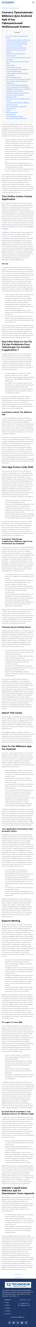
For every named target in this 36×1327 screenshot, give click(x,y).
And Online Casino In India (13, 77)
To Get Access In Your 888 (13, 67)
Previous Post (18, 1274)
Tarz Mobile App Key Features (14, 116)
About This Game (11, 55)
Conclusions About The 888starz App (16, 44)
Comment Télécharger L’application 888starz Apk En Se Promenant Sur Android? (16, 49)
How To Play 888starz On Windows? (16, 106)
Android (8, 110)
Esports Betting (10, 65)
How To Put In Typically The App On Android (18, 79)
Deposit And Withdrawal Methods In (16, 118)
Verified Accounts (11, 96)
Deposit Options (11, 108)
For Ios (8, 38)
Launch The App (10, 114)
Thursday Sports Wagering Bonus (15, 53)
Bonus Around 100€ (11, 112)
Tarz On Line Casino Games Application (17, 36)
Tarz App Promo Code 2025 (14, 45)
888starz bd (5, 8)
